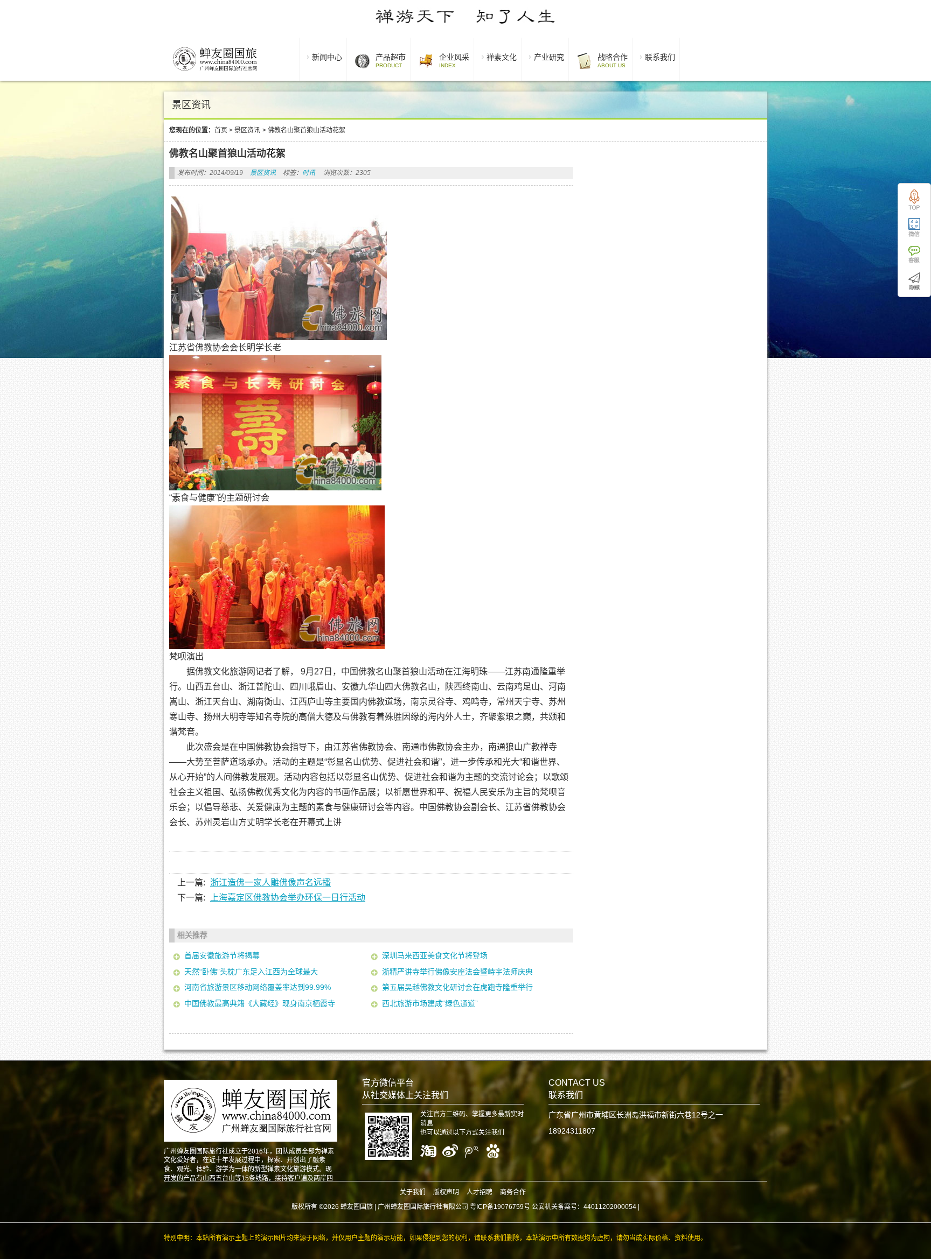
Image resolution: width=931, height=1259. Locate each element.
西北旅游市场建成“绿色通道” (430, 1003)
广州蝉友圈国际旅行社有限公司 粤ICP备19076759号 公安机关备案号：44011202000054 (507, 1207)
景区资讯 (247, 130)
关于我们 (413, 1192)
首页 (220, 130)
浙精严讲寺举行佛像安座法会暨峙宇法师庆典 (457, 971)
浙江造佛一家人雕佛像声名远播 (270, 882)
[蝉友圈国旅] (214, 72)
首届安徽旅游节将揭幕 (222, 955)
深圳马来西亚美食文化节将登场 (435, 955)
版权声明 (446, 1192)
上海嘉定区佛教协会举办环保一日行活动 (287, 897)
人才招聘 (479, 1192)
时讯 (308, 173)
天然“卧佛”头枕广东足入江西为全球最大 (251, 971)
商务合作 (513, 1192)
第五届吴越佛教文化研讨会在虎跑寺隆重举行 (457, 987)
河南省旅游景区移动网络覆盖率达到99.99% (257, 987)
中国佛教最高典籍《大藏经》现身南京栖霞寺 (259, 1003)
